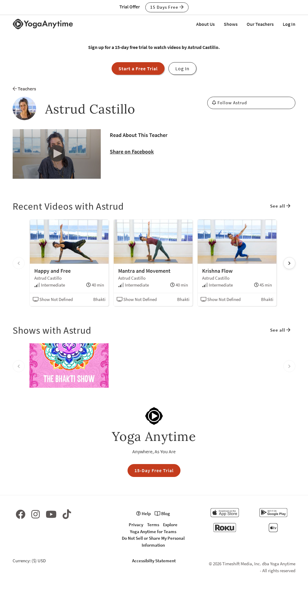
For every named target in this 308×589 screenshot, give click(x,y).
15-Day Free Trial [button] (154, 470)
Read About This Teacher (139, 135)
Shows (231, 24)
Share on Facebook (132, 151)
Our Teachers (260, 24)
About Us (205, 24)
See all (278, 206)
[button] (56, 153)
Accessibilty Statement (154, 560)
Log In (289, 24)
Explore (170, 524)
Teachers (26, 89)
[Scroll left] (19, 263)
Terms (153, 524)
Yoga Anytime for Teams (153, 531)
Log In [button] (182, 68)
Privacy (136, 524)
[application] (57, 154)
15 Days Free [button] (165, 7)
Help (146, 513)
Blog (165, 513)
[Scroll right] (289, 263)
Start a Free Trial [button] (138, 68)
